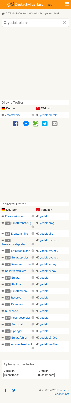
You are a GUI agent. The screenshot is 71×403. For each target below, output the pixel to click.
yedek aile (46, 233)
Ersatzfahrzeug (21, 223)
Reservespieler (20, 317)
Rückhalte (11, 311)
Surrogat (17, 324)
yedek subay (48, 264)
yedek (44, 216)
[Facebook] (16, 123)
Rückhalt (17, 284)
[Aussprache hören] (3, 115)
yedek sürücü (48, 337)
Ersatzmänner (14, 216)
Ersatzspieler (19, 257)
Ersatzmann (19, 291)
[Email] (55, 123)
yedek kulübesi (49, 344)
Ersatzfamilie (19, 233)
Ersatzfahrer (19, 337)
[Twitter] (45, 123)
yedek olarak (48, 115)
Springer (16, 331)
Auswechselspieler (13, 244)
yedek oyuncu (49, 240)
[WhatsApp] (35, 123)
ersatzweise (13, 115)
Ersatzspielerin (20, 250)
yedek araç (47, 223)
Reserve (16, 297)
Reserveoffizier (21, 264)
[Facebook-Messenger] (26, 123)
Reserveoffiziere (15, 271)
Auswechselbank (22, 344)
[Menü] (67, 4)
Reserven (17, 304)
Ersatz (15, 277)
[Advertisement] (35, 64)
